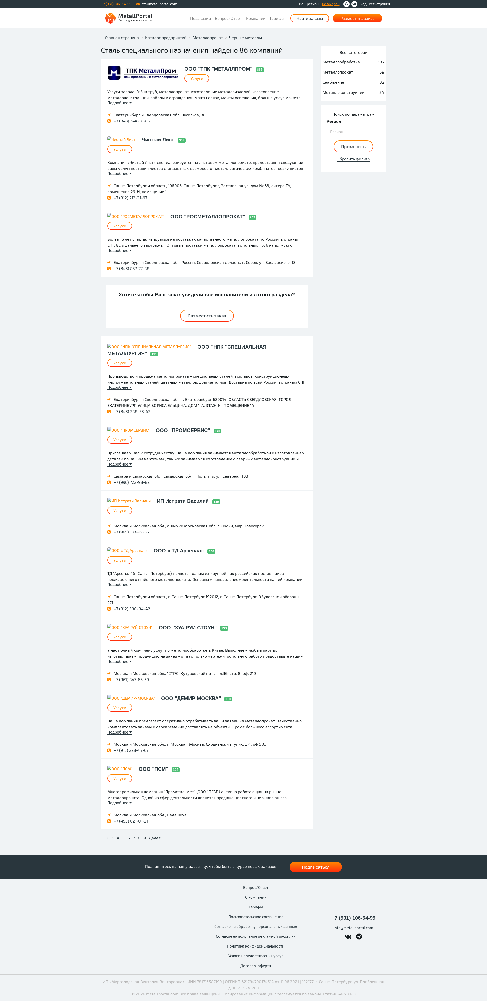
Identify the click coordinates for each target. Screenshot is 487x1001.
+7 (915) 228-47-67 (130, 750)
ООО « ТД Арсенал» (179, 550)
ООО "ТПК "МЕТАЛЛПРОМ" (219, 69)
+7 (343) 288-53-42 (131, 411)
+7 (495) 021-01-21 (130, 820)
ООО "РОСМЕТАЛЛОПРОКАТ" (208, 216)
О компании (256, 897)
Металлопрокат (208, 37)
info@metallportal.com (158, 4)
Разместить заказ (357, 18)
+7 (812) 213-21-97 (130, 197)
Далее (155, 837)
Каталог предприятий (165, 37)
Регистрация (379, 4)
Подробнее (118, 102)
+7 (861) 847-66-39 (131, 679)
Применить (353, 146)
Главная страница (122, 37)
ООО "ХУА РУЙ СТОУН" (188, 627)
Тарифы (276, 18)
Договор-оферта (255, 965)
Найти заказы (310, 18)
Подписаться (316, 867)
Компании (255, 18)
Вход (362, 4)
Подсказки (200, 18)
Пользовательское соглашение (255, 916)
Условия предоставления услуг (255, 955)
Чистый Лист (159, 139)
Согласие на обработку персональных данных (255, 926)
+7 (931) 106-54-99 (353, 918)
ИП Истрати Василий (183, 501)
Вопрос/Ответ (228, 18)
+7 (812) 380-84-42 (131, 608)
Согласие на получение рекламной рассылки (256, 936)
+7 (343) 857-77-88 (131, 268)
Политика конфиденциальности (255, 946)
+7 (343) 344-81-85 (131, 120)
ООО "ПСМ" (154, 769)
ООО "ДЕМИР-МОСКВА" (191, 698)
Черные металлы (245, 37)
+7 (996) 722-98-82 (131, 482)
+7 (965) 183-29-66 (131, 531)
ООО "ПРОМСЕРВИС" (184, 430)
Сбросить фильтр (353, 158)
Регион (334, 121)
